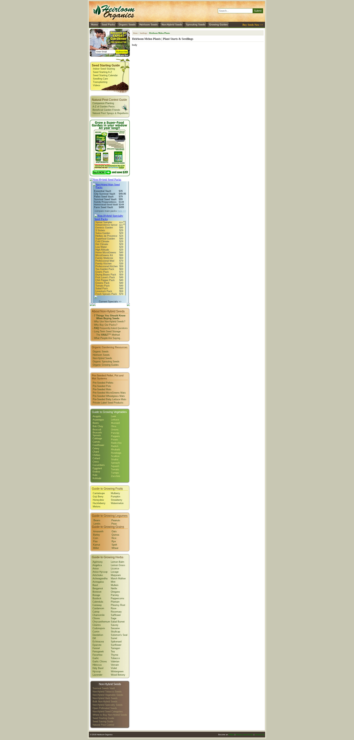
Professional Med (105, 260)
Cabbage (97, 438)
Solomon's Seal (119, 635)
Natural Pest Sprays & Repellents (111, 113)
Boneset (97, 591)
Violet (114, 668)
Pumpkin (115, 496)
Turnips (115, 472)
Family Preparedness (105, 202)
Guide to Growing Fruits (107, 488)
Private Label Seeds (244, 735)
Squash (115, 466)
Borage (96, 595)
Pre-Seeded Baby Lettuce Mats (109, 399)
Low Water (101, 247)
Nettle (114, 588)
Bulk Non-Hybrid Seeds (105, 701)
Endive (96, 471)
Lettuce (115, 419)
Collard (96, 458)
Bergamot (98, 588)
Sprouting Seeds (195, 24)
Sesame (115, 628)
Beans (96, 520)
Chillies (96, 455)
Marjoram (116, 575)
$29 (121, 230)
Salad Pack (102, 288)
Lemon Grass (118, 565)
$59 (121, 258)
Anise (96, 568)
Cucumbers (99, 465)
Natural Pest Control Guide (109, 99)
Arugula (97, 416)
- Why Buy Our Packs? (105, 324)
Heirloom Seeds (148, 24)
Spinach (115, 462)
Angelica (97, 565)
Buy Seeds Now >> (252, 24)
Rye (114, 541)
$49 (121, 227)
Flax (95, 541)
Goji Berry (98, 496)
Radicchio (116, 442)
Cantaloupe (99, 493)
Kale (95, 475)
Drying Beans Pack (106, 274)
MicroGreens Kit (104, 255)
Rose (113, 608)
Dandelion (98, 635)
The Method (106, 334)
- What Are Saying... (107, 338)
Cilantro (97, 625)
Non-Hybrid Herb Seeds (105, 698)
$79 (121, 196)
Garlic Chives (100, 661)
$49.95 (122, 193)
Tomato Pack (103, 285)
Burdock (97, 598)
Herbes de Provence (106, 235)
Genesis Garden (104, 227)
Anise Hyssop (100, 571)
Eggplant (97, 468)
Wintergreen (117, 671)
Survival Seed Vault (105, 199)
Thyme (114, 654)
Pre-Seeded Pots (102, 386)
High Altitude (102, 249)
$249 (121, 204)
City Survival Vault (104, 193)
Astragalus (98, 581)
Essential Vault (102, 191)
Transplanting (100, 82)
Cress (96, 461)
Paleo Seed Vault (103, 196)
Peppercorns (117, 598)
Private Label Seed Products (108, 402)
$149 (121, 202)
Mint (113, 581)
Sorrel (114, 638)
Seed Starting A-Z (102, 72)
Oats (114, 531)
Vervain (115, 664)
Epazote (97, 645)
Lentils (96, 523)
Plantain (115, 601)
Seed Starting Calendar (105, 75)
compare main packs (110, 211)
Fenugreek (98, 651)
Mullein (114, 585)
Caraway (97, 605)
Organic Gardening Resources (109, 347)
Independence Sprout (106, 225)
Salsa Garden (103, 233)
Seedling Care (100, 78)
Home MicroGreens (106, 252)
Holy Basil (98, 668)
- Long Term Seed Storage (107, 331)
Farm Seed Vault (103, 207)
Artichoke (98, 575)
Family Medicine (104, 258)
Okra (113, 426)
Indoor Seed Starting (104, 68)
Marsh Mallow (118, 578)
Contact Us (259, 735)
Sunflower (116, 645)
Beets (96, 423)
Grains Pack (102, 271)
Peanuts (115, 520)
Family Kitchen (104, 263)
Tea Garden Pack (105, 269)
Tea (113, 651)
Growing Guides (218, 24)
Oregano (115, 591)
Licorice (115, 568)
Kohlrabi (97, 478)
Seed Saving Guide (103, 721)
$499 (121, 207)
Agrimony (98, 561)
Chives (96, 618)
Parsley (115, 595)
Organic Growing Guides (106, 364)
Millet (96, 548)
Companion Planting (103, 103)
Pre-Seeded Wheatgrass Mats (109, 396)
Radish (114, 446)
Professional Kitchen (107, 266)
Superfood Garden (105, 238)
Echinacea (98, 641)
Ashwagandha (100, 578)
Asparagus (98, 419)
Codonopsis (99, 628)
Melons (96, 506)
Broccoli (97, 429)
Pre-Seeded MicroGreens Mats (109, 392)
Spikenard (116, 641)
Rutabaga (116, 452)
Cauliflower (98, 445)
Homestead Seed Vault (106, 204)
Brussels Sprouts (97, 434)
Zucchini (115, 476)
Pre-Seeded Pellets (103, 382)
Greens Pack (103, 283)
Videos (96, 85)
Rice (114, 538)
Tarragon (115, 648)
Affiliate (231, 735)
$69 (121, 269)
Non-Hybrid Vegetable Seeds (108, 695)
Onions (115, 429)
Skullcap (115, 631)
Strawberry (116, 499)
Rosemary (116, 611)
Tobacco (115, 658)
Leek (113, 416)
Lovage (115, 571)
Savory (114, 625)
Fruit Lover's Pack (105, 277)
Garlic (96, 658)
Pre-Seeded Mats (102, 389)
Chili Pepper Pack (105, 280)
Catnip (96, 611)
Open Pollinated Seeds (105, 708)
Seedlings (143, 33)
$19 (122, 222)
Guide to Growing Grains (108, 526)
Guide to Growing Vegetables (109, 411)
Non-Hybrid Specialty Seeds (108, 704)
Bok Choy (98, 426)
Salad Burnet (118, 621)
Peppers (115, 436)
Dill (94, 638)
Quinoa (115, 534)
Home (94, 24)
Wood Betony (118, 674)
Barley (96, 534)
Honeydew (98, 499)
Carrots (96, 441)
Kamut (96, 544)
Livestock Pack (104, 291)
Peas (114, 523)
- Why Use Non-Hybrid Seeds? (109, 321)
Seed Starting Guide (106, 65)
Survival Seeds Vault (104, 688)
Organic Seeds (127, 24)
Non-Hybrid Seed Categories (108, 711)
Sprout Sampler (104, 222)
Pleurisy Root (118, 605)
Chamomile (99, 615)
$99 (121, 199)
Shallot (114, 459)
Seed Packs (108, 24)
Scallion (115, 456)
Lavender (97, 674)
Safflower (116, 615)
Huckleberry (99, 503)
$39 (121, 263)
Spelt (114, 544)
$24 (122, 225)
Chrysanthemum (101, 621)
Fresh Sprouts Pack (106, 294)
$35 (121, 191)
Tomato (115, 469)
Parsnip (115, 433)
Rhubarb (115, 449)
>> (110, 301)
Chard (96, 451)
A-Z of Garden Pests (104, 106)
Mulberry (115, 493)
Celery (96, 448)
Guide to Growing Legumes (110, 515)
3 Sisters (100, 230)
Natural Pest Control (103, 724)
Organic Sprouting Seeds (106, 361)
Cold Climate (102, 241)
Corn (95, 538)
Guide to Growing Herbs (107, 557)
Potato (114, 439)
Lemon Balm (117, 561)
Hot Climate (102, 244)
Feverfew (97, 654)
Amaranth (98, 531)
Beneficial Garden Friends (106, 109)
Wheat (115, 548)
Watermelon (117, 503)
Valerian (115, 661)
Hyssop (97, 671)
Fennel (96, 648)
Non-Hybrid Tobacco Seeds (107, 691)
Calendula (98, 601)
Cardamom (98, 608)
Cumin (96, 631)
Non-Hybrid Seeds (172, 24)
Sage (113, 618)
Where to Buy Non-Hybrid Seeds (110, 714)
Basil (95, 585)
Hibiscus (97, 664)
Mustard (115, 423)
